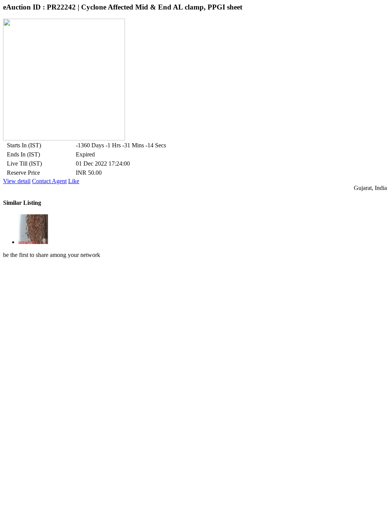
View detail (16, 181)
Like (73, 181)
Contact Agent (49, 181)
